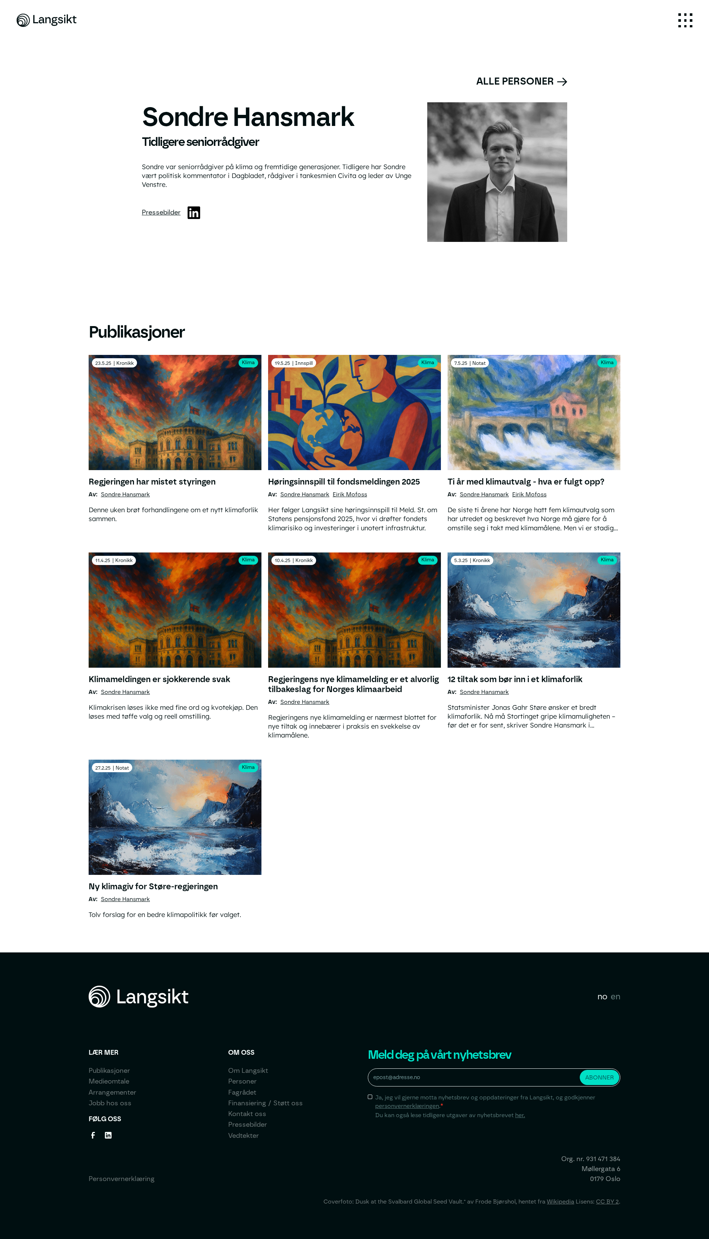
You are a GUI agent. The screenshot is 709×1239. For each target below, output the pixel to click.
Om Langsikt (248, 1071)
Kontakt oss (247, 1114)
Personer (242, 1081)
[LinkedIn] (194, 213)
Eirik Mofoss (350, 494)
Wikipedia (560, 1201)
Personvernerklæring (122, 1179)
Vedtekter (243, 1136)
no (602, 997)
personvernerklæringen (407, 1105)
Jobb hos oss (110, 1103)
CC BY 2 (607, 1201)
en (615, 997)
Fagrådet (242, 1092)
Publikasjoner (109, 1071)
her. (520, 1115)
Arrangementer (112, 1092)
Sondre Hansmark (125, 494)
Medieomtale (109, 1081)
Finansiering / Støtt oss (265, 1103)
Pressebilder (161, 212)
